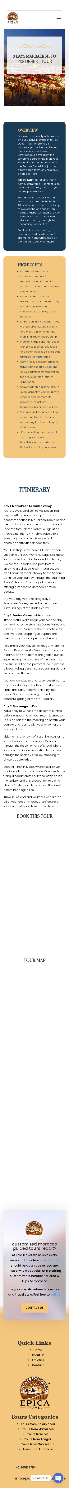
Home (38, 1350)
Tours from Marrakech (38, 1429)
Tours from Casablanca (38, 1424)
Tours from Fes (37, 1434)
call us (55, 1294)
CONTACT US (35, 1307)
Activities (38, 1360)
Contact (38, 1365)
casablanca (50, 1260)
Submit (54, 948)
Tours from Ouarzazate (37, 1444)
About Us (37, 1355)
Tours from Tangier (37, 1439)
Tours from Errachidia (38, 1449)
